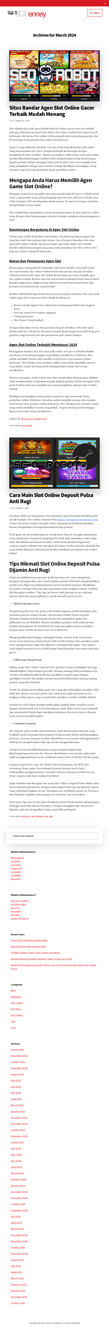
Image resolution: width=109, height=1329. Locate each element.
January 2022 (18, 1290)
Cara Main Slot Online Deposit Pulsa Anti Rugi (51, 498)
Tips (46, 816)
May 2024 (16, 1161)
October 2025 (18, 1062)
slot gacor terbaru (20, 901)
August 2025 (17, 1074)
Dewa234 (15, 865)
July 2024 (16, 1148)
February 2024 (18, 1179)
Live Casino (17, 1003)
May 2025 (16, 1093)
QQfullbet (16, 875)
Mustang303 (17, 858)
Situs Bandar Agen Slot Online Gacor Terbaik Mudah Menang (51, 110)
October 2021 (18, 1303)
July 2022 (16, 1266)
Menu (96, 12)
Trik (51, 816)
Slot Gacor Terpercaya (34, 418)
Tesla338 (15, 861)
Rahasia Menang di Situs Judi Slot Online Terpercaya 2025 (41, 959)
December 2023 (19, 1192)
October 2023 (18, 1204)
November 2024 (19, 1123)
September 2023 (19, 1210)
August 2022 (17, 1260)
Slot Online (26, 426)
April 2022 (16, 1272)
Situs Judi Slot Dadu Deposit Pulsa (28, 946)
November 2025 (19, 1055)
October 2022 (18, 1247)
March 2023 (17, 1229)
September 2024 (19, 1136)
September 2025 (19, 1068)
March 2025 (17, 1105)
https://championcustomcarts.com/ (78, 519)
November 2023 (19, 1198)
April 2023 (16, 1222)
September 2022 (19, 1253)
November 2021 (19, 1297)
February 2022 (18, 1284)
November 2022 (19, 1241)
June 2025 (16, 1086)
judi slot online (18, 904)
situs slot (15, 915)
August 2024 (17, 1142)
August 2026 (17, 1049)
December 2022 (19, 1235)
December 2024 (19, 1117)
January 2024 (18, 1185)
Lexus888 (16, 872)
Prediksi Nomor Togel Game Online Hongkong (35, 952)
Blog (13, 990)
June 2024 (16, 1154)
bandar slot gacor (20, 918)
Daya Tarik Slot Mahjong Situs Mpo (29, 940)
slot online (16, 911)
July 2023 (16, 1216)
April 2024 (16, 1167)
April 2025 (16, 1099)
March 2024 (17, 1173)
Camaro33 (16, 868)
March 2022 (17, 1278)
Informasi (16, 996)
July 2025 (16, 1080)
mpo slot (15, 908)
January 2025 (18, 1111)
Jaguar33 (15, 879)
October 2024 (18, 1130)
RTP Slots (25, 816)
